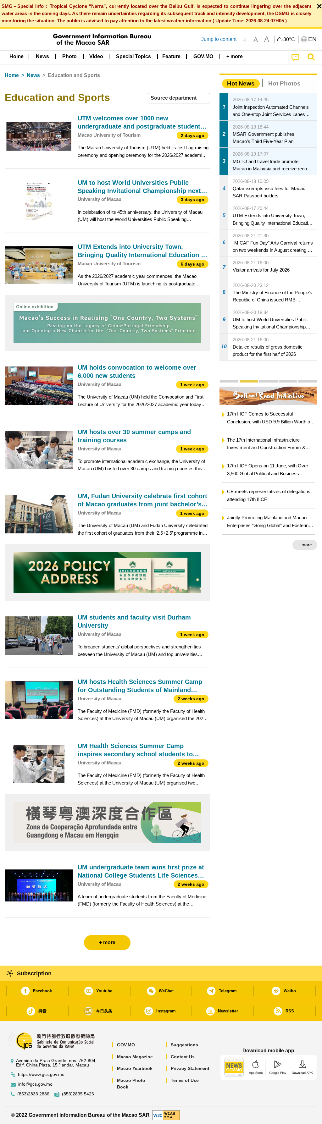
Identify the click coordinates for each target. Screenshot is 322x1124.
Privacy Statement (190, 1068)
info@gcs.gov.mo (35, 1084)
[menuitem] (42, 57)
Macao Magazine (135, 1056)
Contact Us (183, 1056)
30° (289, 39)
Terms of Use (185, 1080)
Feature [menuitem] (171, 56)
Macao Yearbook (135, 1068)
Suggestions (184, 1044)
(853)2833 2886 (33, 1094)
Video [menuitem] (96, 56)
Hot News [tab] (241, 83)
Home (12, 75)
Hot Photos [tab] (284, 83)
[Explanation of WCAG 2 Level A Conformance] (166, 1114)
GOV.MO (126, 1044)
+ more (305, 544)
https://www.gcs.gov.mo (41, 1074)
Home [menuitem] (16, 56)
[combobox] (179, 98)
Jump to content (218, 39)
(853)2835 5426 (78, 1094)
